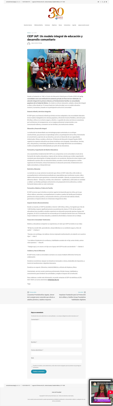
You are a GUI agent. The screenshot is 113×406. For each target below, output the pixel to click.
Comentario (35, 319)
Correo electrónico (37, 350)
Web (32, 358)
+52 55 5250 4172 (26, 1)
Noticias (29, 32)
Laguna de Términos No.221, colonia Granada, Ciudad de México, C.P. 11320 (48, 1)
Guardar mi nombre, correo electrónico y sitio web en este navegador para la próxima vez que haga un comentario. (57, 366)
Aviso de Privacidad (56, 392)
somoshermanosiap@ (11, 1)
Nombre (34, 342)
